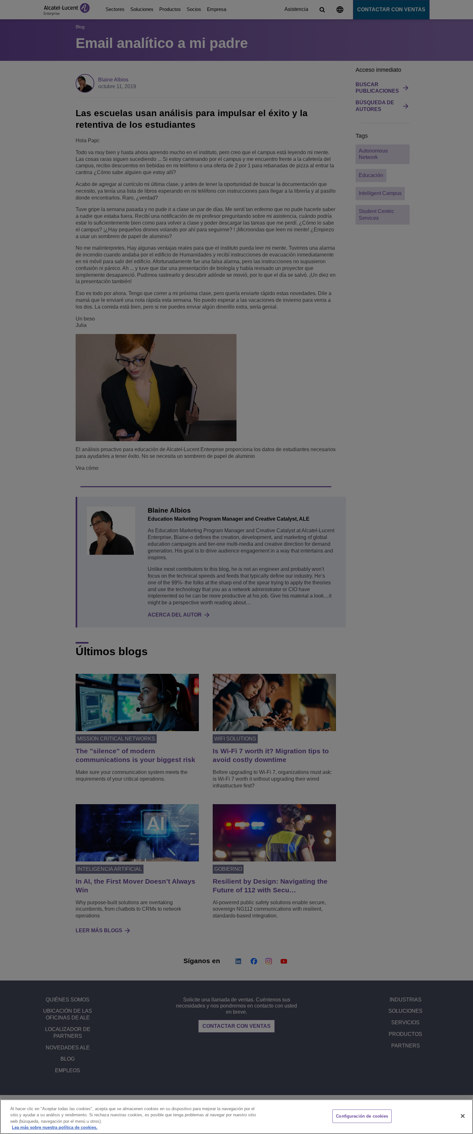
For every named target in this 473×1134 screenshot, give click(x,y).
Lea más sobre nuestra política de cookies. (54, 1127)
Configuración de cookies (362, 1116)
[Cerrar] (463, 1116)
